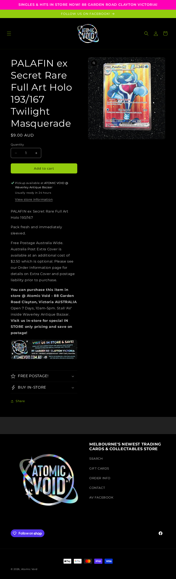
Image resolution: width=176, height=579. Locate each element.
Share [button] (20, 401)
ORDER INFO (100, 478)
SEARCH (96, 458)
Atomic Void (29, 569)
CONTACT (97, 488)
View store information (34, 199)
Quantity (17, 144)
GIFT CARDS (99, 468)
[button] (9, 33)
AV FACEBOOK (101, 497)
